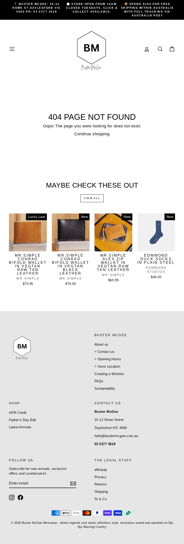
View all (92, 198)
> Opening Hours (107, 359)
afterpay (100, 469)
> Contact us (104, 351)
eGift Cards (18, 412)
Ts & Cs (100, 499)
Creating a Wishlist (109, 374)
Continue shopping (92, 134)
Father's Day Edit (22, 420)
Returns (100, 484)
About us (101, 344)
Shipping (101, 491)
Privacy (100, 477)
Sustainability (104, 388)
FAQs (98, 381)
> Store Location (107, 366)
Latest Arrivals (20, 427)
